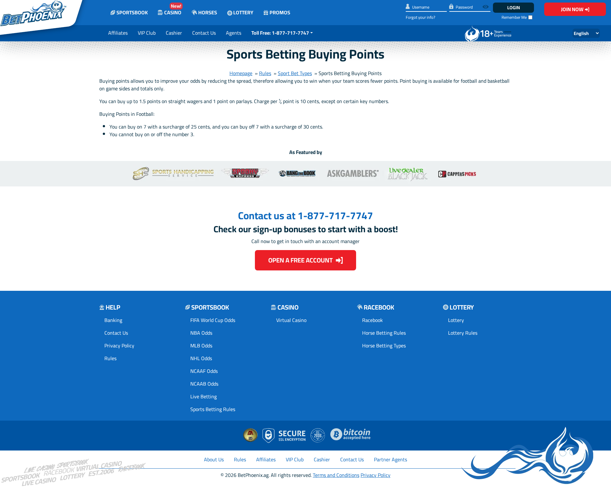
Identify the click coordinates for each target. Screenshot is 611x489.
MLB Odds (201, 345)
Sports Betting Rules (212, 409)
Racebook (372, 320)
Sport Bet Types (295, 73)
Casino (172, 9)
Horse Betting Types (384, 345)
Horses (207, 12)
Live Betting (203, 396)
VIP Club (147, 33)
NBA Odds (201, 333)
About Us (214, 459)
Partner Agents (390, 459)
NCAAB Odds (204, 383)
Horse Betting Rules (384, 333)
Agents (233, 33)
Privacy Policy (119, 345)
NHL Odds (201, 358)
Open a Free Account (300, 260)
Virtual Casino (291, 320)
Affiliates (118, 33)
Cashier (174, 33)
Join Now (572, 9)
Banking (113, 320)
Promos (280, 12)
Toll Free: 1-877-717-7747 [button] (280, 33)
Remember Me (514, 17)
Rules (265, 73)
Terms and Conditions (336, 475)
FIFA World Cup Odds (212, 320)
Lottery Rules (462, 333)
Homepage (240, 73)
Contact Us (204, 33)
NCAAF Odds (204, 371)
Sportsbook (132, 12)
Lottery (242, 12)
